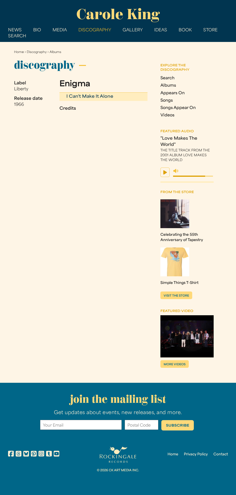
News (15, 30)
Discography (94, 30)
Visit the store (176, 296)
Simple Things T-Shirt (179, 283)
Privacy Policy (196, 454)
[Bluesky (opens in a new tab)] (26, 454)
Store (210, 30)
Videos (167, 115)
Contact (220, 454)
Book (185, 30)
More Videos (175, 364)
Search (17, 36)
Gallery (133, 30)
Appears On (172, 93)
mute (176, 171)
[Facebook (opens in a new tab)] (11, 454)
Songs (166, 101)
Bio (37, 30)
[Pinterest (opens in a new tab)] (34, 454)
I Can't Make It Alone (89, 97)
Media (60, 30)
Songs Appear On (178, 108)
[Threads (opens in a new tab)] (18, 454)
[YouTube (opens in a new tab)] (56, 454)
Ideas (160, 30)
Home (19, 52)
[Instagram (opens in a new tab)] (41, 454)
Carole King (118, 14)
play (165, 172)
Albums (55, 52)
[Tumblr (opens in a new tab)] (49, 454)
